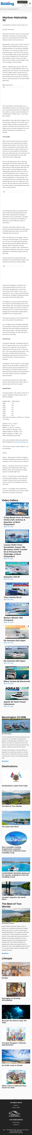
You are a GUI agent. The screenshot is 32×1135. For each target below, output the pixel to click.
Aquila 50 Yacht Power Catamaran (15, 703)
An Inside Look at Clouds (12, 1065)
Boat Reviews (3, 9)
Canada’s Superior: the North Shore (14, 898)
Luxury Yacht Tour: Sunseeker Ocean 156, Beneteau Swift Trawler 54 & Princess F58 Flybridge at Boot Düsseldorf (15, 551)
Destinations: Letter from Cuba (15, 786)
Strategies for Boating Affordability (11, 999)
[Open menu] (30, 4)
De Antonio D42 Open (15, 640)
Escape (5, 978)
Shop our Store (16, 1107)
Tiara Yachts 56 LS (12, 597)
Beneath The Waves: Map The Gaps (14, 1021)
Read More (5, 761)
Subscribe (22, 2)
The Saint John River (10, 827)
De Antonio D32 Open (14, 661)
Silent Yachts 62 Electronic (17, 681)
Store (25, 5)
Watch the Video (8, 527)
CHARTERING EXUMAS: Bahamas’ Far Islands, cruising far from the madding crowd (16, 875)
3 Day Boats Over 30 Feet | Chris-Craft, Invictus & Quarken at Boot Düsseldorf (17, 521)
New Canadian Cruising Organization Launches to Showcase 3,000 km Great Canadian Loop (14, 850)
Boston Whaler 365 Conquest (13, 619)
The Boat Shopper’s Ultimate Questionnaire (14, 1044)
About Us (16, 1105)
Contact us (16, 1124)
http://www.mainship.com (20, 442)
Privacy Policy (16, 1122)
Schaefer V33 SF (12, 577)
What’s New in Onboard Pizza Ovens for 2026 (14, 1087)
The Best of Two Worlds (12, 806)
